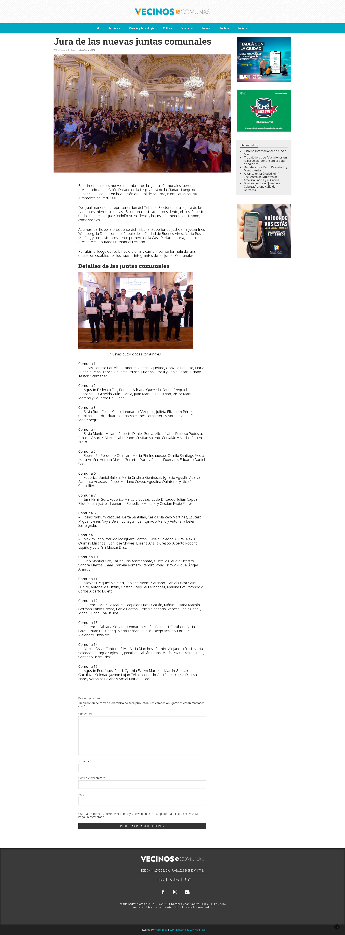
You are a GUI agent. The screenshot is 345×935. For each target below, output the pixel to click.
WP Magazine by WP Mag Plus (187, 929)
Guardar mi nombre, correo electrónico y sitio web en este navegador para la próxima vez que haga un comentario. (138, 815)
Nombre (84, 761)
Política (224, 28)
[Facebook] (163, 892)
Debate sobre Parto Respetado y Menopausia (265, 168)
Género (206, 28)
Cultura (167, 28)
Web (81, 794)
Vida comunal (87, 49)
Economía (187, 28)
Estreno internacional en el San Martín (265, 152)
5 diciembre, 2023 (65, 49)
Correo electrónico (91, 778)
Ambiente (114, 28)
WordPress (160, 929)
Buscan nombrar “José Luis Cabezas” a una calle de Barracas (262, 186)
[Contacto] (186, 892)
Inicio (161, 879)
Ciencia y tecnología (141, 28)
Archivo (174, 879)
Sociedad (243, 28)
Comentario (87, 713)
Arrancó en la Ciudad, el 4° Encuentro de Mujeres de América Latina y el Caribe (261, 177)
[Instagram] (174, 892)
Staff (188, 879)
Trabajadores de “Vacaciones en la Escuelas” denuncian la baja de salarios (265, 160)
